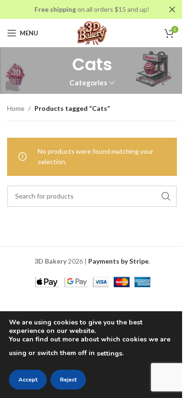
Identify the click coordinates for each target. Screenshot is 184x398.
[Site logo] (92, 32)
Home (16, 108)
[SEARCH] (166, 196)
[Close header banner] (172, 9)
